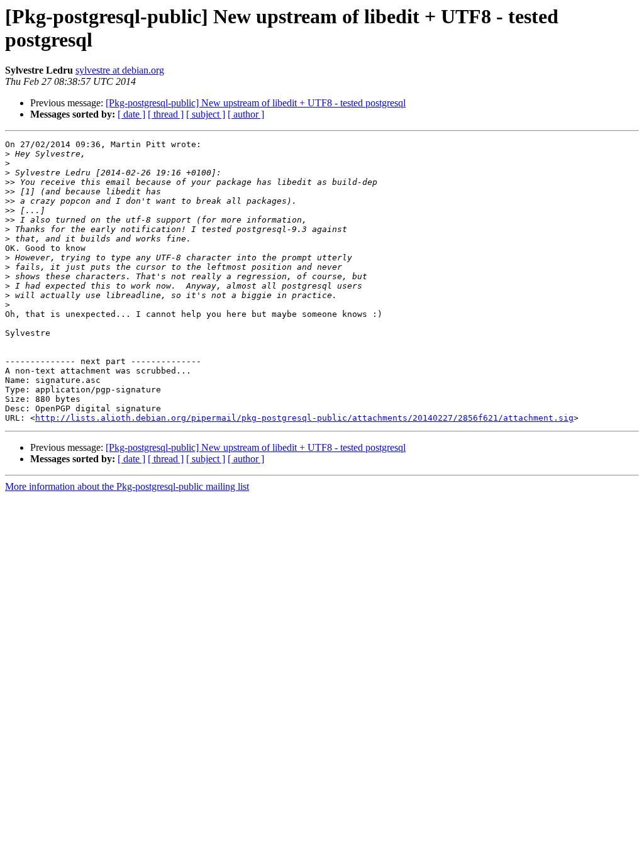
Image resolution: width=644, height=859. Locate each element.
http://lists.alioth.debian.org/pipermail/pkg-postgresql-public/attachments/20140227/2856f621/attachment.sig (304, 418)
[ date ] (131, 114)
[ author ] (246, 114)
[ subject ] (205, 114)
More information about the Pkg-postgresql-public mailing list (127, 486)
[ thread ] (166, 114)
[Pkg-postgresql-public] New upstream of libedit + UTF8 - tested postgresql (256, 102)
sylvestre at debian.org (119, 70)
